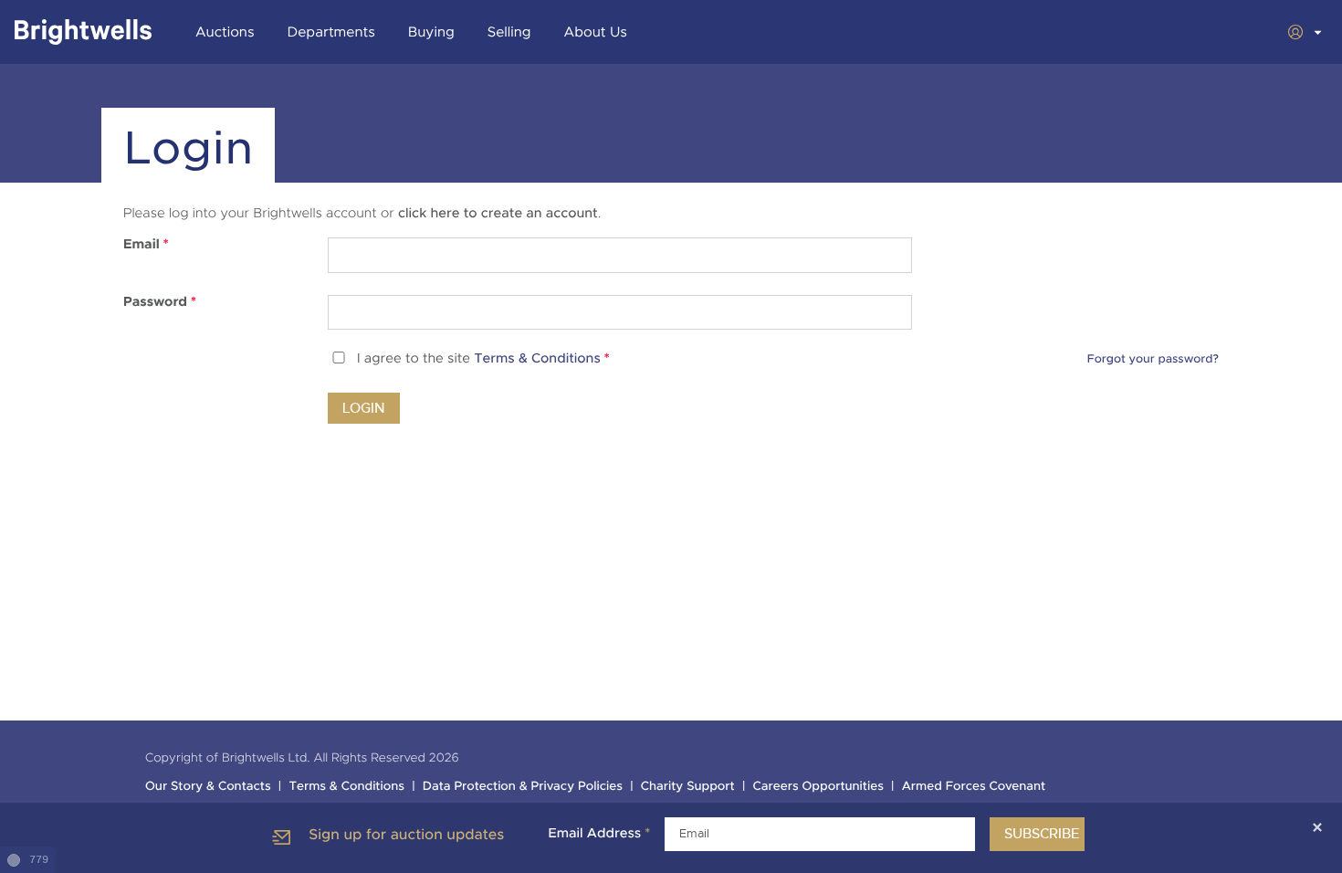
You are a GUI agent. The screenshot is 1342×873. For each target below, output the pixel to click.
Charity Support (688, 786)
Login (363, 408)
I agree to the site (483, 359)
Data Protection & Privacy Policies (523, 786)
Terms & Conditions (537, 359)
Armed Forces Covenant (974, 786)
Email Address (599, 834)
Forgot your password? (1153, 359)
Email (146, 244)
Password (159, 302)
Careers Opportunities (818, 786)
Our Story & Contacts (208, 786)
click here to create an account (498, 213)
